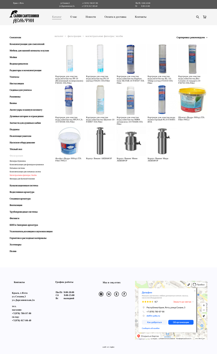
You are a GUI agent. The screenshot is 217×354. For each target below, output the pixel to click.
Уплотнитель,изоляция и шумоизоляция (31, 231)
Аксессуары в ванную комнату (26, 109)
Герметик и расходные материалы (28, 237)
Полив (13, 251)
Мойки (13, 57)
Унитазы (14, 76)
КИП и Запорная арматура (24, 224)
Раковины (15, 96)
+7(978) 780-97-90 (21, 313)
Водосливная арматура (22, 191)
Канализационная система (24, 185)
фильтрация (74, 36)
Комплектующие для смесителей (27, 44)
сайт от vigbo (108, 347)
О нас (73, 16)
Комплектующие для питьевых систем (25, 171)
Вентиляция (16, 205)
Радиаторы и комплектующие (25, 70)
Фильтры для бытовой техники (22, 178)
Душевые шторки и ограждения (26, 116)
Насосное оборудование (22, 142)
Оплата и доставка (115, 16)
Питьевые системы (17, 168)
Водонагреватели (19, 63)
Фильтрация (16, 155)
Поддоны (14, 129)
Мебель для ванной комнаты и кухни (29, 50)
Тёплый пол (16, 149)
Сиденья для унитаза (21, 89)
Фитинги (14, 218)
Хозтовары (15, 244)
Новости (91, 16)
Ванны (13, 103)
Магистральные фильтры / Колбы (23, 175)
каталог (59, 36)
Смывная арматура (20, 198)
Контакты (140, 16)
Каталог (57, 16)
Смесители (15, 37)
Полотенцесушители (20, 135)
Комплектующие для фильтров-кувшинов (27, 164)
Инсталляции (17, 83)
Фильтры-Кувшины (18, 161)
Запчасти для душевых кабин (25, 122)
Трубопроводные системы (24, 211)
